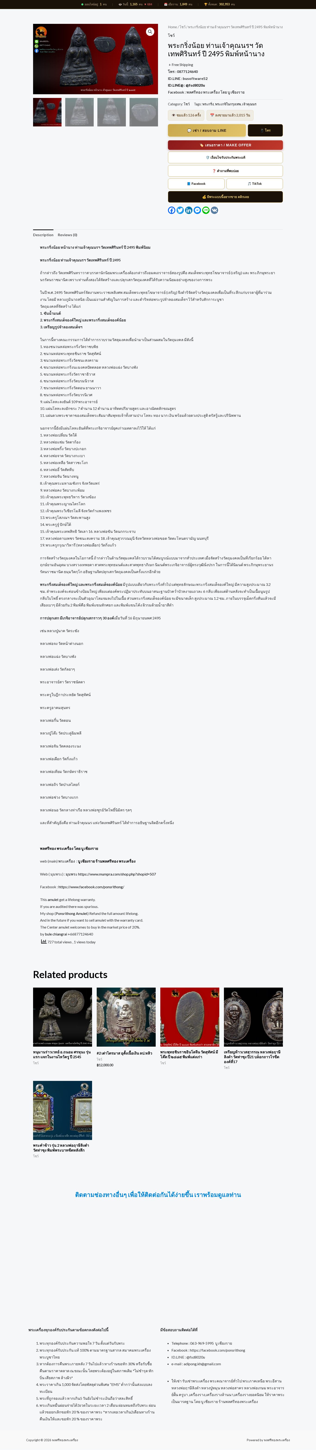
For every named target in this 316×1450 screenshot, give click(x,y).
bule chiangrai (56, 934)
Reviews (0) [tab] (67, 234)
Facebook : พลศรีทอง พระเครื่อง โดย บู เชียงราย (206, 92)
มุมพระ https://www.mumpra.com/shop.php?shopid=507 (111, 874)
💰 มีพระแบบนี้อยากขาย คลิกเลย (225, 197)
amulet (53, 899)
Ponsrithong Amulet (71, 913)
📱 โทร (265, 130)
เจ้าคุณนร (249, 104)
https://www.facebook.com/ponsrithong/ (91, 887)
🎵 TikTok (255, 183)
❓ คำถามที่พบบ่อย (225, 171)
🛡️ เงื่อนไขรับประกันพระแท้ (225, 157)
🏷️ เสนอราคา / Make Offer (225, 145)
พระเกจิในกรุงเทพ (228, 104)
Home (172, 27)
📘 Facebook (196, 183)
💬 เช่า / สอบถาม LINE (206, 130)
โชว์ (183, 27)
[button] (150, 32)
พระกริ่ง (208, 104)
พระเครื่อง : (97, 861)
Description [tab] (43, 234)
